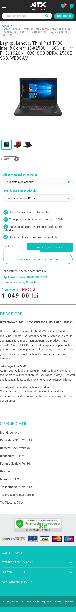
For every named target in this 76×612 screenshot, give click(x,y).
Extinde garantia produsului (20, 190)
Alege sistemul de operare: (20, 174)
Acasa (6, 25)
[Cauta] (47, 16)
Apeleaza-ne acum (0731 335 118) (25, 277)
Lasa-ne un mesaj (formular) (21, 282)
